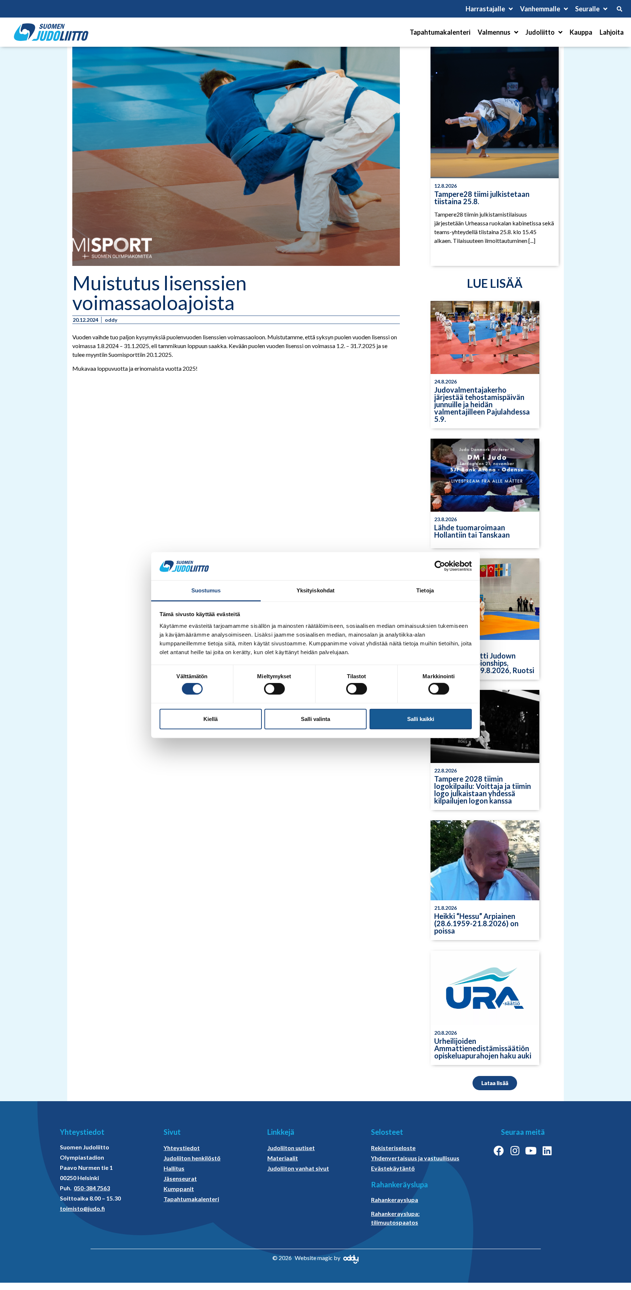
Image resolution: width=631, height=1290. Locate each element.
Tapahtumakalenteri (440, 32)
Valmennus (494, 32)
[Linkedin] (547, 1151)
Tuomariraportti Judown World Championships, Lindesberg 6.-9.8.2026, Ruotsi (484, 663)
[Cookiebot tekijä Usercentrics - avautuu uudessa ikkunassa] (440, 566)
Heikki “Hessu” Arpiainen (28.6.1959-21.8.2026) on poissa (476, 923)
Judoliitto (540, 32)
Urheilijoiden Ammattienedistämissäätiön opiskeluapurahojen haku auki (482, 1048)
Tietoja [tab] (425, 590)
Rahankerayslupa (394, 1199)
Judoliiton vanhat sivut (298, 1168)
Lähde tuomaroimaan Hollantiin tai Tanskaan (472, 531)
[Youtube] (531, 1151)
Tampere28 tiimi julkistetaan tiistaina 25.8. (481, 198)
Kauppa (581, 32)
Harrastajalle (485, 9)
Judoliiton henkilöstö (192, 1157)
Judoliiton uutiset (291, 1147)
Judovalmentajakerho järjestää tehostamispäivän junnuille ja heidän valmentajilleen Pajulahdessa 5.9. (482, 404)
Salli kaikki (420, 718)
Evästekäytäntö (393, 1168)
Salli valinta (315, 718)
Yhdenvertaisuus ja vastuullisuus (415, 1157)
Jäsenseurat (180, 1178)
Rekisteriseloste (393, 1147)
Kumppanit (179, 1188)
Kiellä (210, 718)
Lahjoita (612, 32)
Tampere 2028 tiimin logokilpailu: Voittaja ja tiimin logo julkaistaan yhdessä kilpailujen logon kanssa (482, 789)
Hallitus (174, 1168)
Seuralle (587, 9)
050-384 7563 (92, 1187)
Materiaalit (282, 1157)
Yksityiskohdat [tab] (315, 590)
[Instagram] (515, 1151)
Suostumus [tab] (206, 590)
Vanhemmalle (540, 9)
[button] (495, 1083)
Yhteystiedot (182, 1147)
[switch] (274, 689)
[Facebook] (499, 1151)
